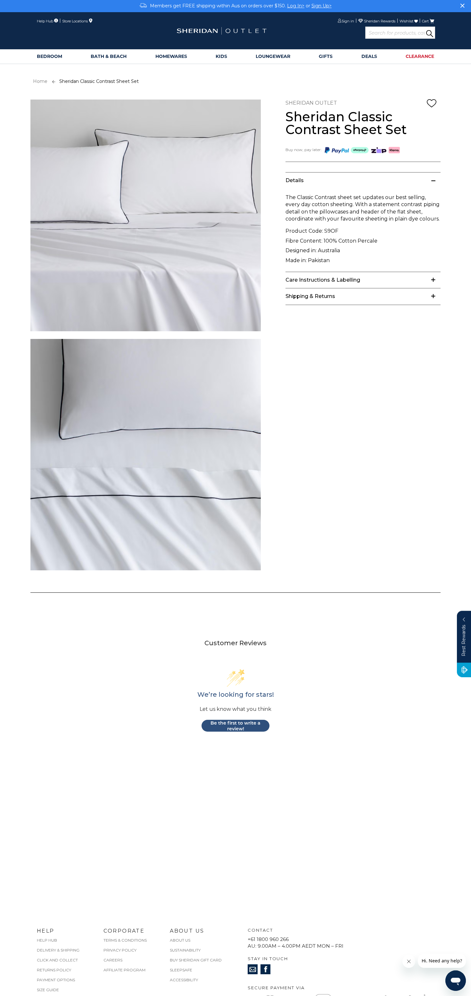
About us (180, 940)
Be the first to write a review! (235, 726)
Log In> (295, 6)
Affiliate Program (124, 970)
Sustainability (185, 950)
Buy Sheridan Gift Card (196, 960)
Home (40, 81)
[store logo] (221, 31)
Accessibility (184, 979)
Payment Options (56, 979)
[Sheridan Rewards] (376, 22)
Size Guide (48, 989)
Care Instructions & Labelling (322, 280)
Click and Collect (57, 960)
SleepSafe (181, 970)
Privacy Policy (119, 950)
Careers (112, 960)
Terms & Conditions (125, 940)
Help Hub (47, 940)
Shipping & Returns (310, 296)
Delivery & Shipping (58, 950)
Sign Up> (321, 6)
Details (294, 180)
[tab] (363, 180)
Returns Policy (54, 970)
